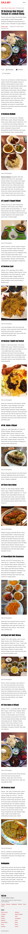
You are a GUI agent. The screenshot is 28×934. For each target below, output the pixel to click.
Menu (24, 2)
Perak (16, 920)
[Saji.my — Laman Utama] (6, 2)
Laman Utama (4, 8)
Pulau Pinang (4, 922)
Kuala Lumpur (12, 8)
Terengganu (18, 918)
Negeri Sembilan (19, 914)
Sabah (16, 924)
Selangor (17, 912)
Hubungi (8, 904)
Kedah (16, 922)
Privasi (24, 904)
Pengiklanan (14, 904)
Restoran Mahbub (6, 177)
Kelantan (3, 920)
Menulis (20, 904)
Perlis (2, 924)
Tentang (3, 904)
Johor (16, 916)
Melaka (3, 916)
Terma (2, 906)
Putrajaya (3, 914)
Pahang (3, 918)
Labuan (16, 926)
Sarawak (3, 926)
